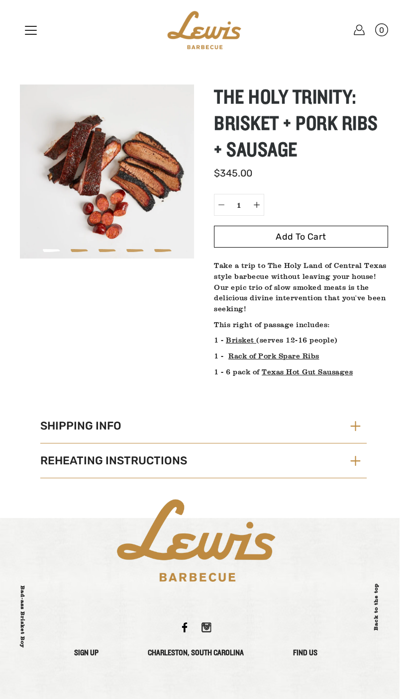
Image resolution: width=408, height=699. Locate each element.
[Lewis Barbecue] (204, 30)
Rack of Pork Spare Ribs (273, 355)
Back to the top (375, 606)
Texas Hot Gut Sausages (307, 371)
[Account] (359, 30)
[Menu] (31, 30)
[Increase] (256, 205)
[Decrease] (221, 205)
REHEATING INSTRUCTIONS (113, 460)
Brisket (241, 340)
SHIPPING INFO (80, 426)
